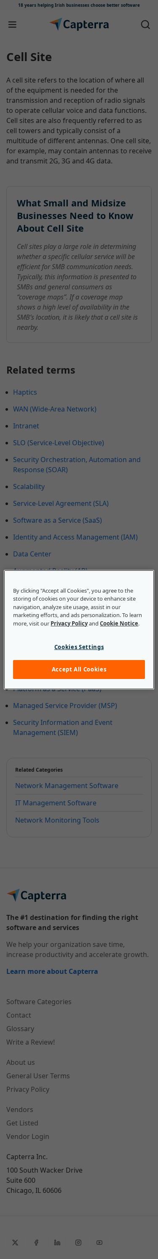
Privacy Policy (69, 623)
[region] (79, 629)
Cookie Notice (119, 623)
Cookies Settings (79, 647)
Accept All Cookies (79, 669)
